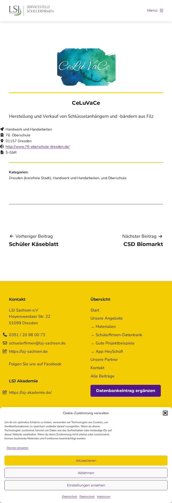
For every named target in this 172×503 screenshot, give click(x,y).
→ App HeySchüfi (106, 351)
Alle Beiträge (102, 376)
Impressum (103, 496)
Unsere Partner (104, 359)
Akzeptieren (86, 460)
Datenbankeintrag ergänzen (125, 390)
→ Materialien (103, 326)
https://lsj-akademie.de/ (30, 392)
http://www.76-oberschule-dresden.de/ (38, 146)
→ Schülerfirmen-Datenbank (116, 335)
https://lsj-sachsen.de (28, 351)
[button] (165, 413)
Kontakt (97, 367)
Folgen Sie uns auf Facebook (35, 364)
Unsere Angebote (106, 318)
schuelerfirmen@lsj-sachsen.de (37, 343)
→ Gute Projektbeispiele (112, 343)
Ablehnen (86, 473)
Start (94, 310)
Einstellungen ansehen (86, 485)
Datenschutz (69, 496)
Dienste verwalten (17, 448)
